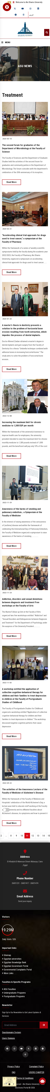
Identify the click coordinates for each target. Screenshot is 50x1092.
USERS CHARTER (36, 1072)
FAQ (13, 1072)
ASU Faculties (9, 989)
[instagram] (30, 9)
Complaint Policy (36, 1066)
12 (33, 835)
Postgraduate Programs (14, 996)
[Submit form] (44, 1025)
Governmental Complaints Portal (17, 969)
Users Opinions (8, 1038)
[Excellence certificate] (9, 1081)
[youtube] (23, 9)
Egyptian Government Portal (15, 966)
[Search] (46, 32)
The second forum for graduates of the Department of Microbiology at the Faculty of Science (23, 148)
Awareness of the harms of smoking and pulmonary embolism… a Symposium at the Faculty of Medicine (22, 512)
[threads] (23, 15)
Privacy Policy (13, 1066)
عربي (31, 15)
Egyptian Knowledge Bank (14, 962)
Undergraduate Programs (14, 992)
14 (43, 835)
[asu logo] (25, 28)
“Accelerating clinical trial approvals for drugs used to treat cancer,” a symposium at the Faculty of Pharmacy (24, 238)
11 (27, 835)
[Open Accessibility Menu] (7, 7)
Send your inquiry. (25, 901)
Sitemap (7, 955)
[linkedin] (38, 9)
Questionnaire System (11, 1032)
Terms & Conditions (25, 1078)
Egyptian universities (12, 959)
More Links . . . (9, 973)
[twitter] (15, 9)
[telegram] (16, 15)
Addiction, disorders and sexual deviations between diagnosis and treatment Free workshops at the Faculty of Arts (22, 602)
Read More (12, 182)
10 (22, 835)
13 (38, 835)
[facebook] (7, 1049)
